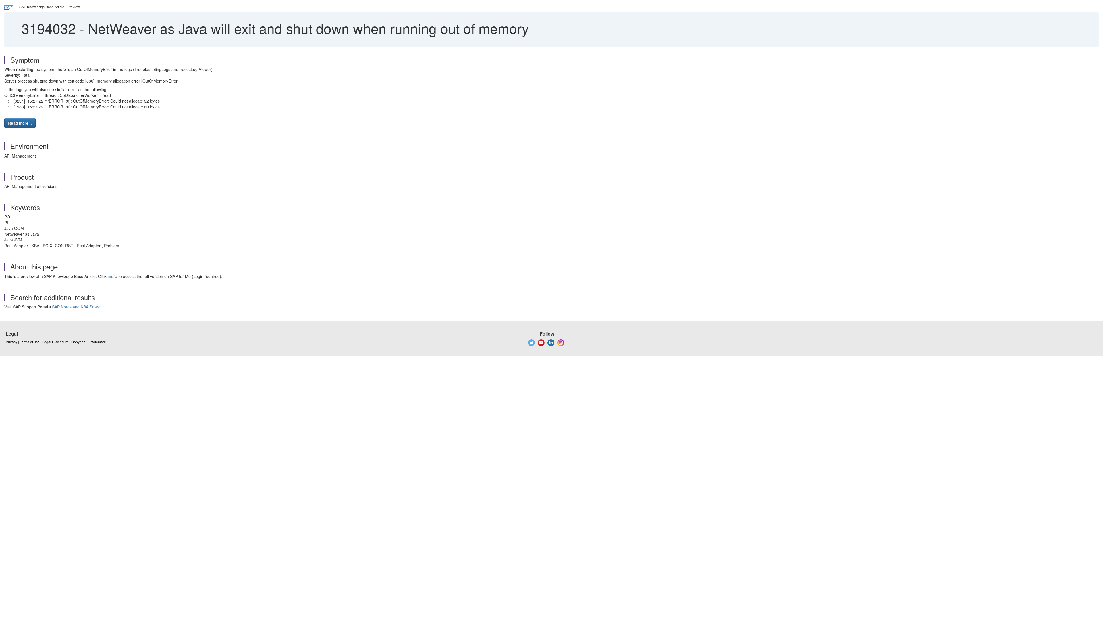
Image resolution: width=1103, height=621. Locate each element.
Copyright (78, 341)
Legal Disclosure (55, 341)
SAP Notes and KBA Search (77, 307)
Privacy (11, 341)
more (112, 276)
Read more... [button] (20, 123)
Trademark (97, 341)
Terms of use (30, 341)
